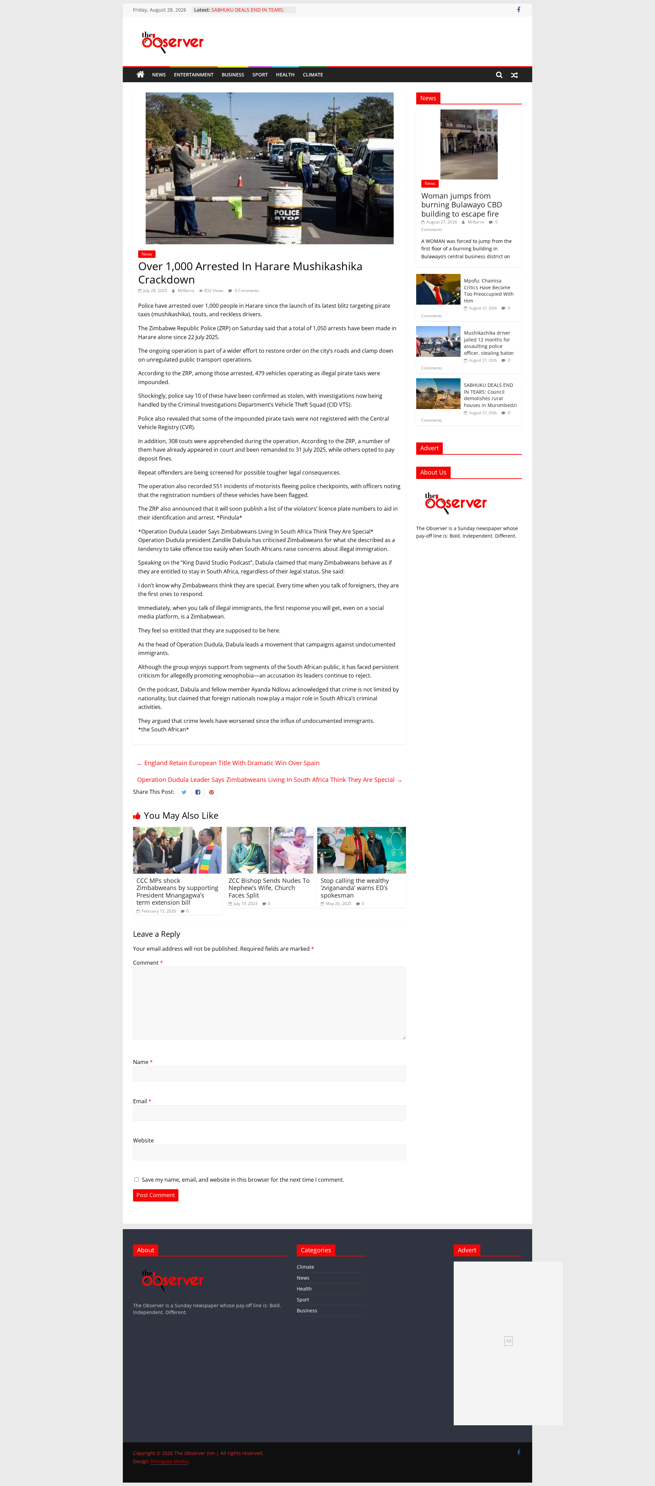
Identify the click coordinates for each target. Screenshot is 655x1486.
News (159, 74)
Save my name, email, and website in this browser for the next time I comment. (243, 1179)
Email (142, 1101)
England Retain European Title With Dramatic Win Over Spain (228, 763)
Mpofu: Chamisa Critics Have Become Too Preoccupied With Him (489, 290)
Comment (148, 962)
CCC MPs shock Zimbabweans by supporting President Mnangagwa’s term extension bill (177, 891)
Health (285, 74)
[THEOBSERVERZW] (173, 1265)
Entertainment (194, 74)
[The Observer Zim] (140, 75)
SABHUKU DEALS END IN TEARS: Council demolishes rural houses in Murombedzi (490, 395)
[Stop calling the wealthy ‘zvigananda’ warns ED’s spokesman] (361, 831)
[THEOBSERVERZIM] (456, 487)
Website (143, 1140)
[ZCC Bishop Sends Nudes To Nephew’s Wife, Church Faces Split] (269, 831)
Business (233, 74)
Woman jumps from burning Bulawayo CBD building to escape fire (461, 204)
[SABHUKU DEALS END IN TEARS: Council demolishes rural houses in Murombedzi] (438, 382)
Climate (313, 74)
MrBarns (186, 290)
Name (143, 1062)
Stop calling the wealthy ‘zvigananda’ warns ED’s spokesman (355, 887)
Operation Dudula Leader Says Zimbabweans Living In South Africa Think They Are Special (270, 779)
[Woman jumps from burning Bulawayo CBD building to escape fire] (469, 113)
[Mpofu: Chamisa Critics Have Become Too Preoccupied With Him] (438, 277)
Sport (260, 74)
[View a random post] (514, 75)
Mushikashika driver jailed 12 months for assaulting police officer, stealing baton (489, 343)
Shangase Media (169, 1461)
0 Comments (246, 290)
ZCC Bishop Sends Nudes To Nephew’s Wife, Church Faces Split (269, 887)
